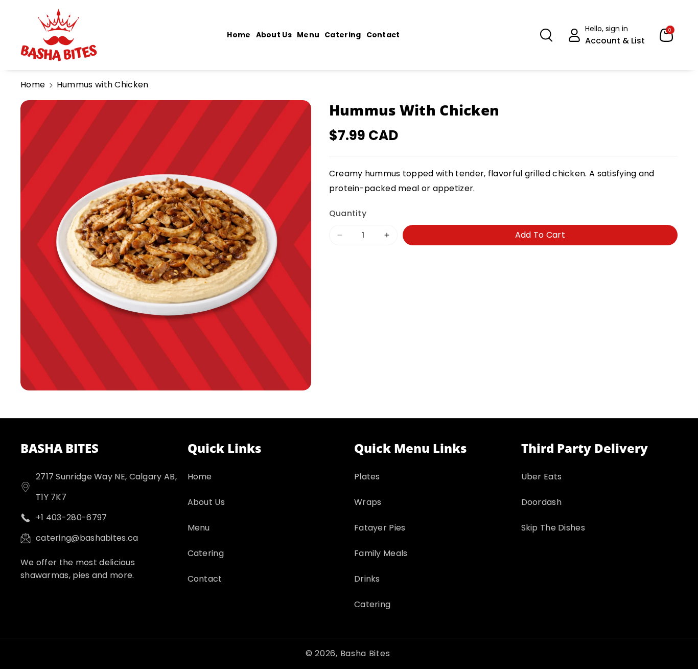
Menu (199, 528)
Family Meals (381, 553)
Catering (206, 553)
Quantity (347, 213)
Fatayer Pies (380, 528)
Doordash (541, 502)
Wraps (368, 502)
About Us (206, 502)
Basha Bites (365, 653)
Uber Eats (541, 476)
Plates (367, 476)
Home (32, 84)
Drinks (367, 579)
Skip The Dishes (553, 528)
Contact (205, 579)
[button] (546, 35)
